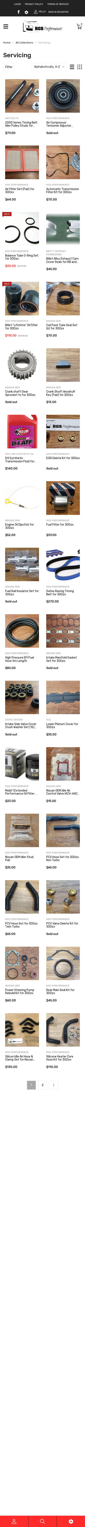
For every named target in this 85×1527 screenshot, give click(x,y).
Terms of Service (58, 4)
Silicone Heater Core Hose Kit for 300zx (59, 1058)
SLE (48, 719)
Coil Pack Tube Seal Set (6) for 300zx (61, 326)
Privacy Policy (34, 4)
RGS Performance (58, 118)
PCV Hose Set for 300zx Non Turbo (62, 858)
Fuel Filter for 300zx (60, 524)
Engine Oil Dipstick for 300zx (19, 526)
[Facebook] (18, 12)
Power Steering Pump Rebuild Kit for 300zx (19, 991)
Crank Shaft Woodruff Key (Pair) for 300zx (60, 393)
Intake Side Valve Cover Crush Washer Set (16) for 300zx (20, 727)
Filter (8, 67)
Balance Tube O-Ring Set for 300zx (21, 257)
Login (17, 4)
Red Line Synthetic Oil (19, 454)
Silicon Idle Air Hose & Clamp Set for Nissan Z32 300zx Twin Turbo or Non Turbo (22, 1061)
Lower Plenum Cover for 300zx (62, 725)
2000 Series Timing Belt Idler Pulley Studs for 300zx (21, 126)
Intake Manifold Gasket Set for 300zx (61, 659)
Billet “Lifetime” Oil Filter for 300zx (21, 326)
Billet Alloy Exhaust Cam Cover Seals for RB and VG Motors (62, 262)
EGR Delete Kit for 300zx (63, 458)
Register (62, 12)
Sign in (52, 12)
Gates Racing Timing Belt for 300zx (60, 592)
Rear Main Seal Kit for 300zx (60, 991)
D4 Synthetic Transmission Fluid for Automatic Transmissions (19, 462)
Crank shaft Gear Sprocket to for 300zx (20, 393)
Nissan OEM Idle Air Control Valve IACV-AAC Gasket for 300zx (62, 794)
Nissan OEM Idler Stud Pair (19, 858)
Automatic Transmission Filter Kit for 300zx (62, 190)
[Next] (53, 1085)
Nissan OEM (53, 321)
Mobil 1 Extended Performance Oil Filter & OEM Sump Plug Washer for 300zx (21, 795)
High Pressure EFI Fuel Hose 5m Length (19, 659)
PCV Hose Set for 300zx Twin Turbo (21, 925)
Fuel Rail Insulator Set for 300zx (22, 592)
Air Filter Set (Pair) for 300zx (19, 190)
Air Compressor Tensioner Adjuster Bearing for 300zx (58, 126)
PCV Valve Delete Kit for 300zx (62, 925)
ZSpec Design (13, 719)
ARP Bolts (12, 118)
